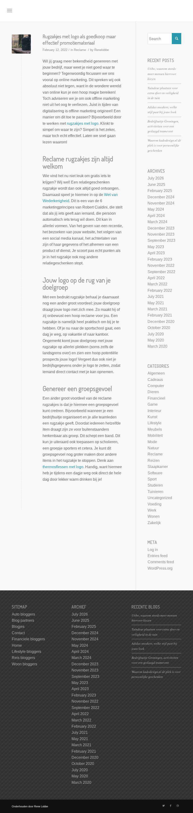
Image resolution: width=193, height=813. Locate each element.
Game (153, 404)
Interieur (154, 411)
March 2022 (157, 284)
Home (17, 645)
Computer (156, 386)
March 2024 (157, 222)
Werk (152, 510)
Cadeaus (155, 380)
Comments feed (161, 562)
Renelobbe (101, 50)
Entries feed (158, 556)
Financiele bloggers (28, 639)
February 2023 (160, 259)
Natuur (153, 448)
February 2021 (160, 315)
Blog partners (23, 620)
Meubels (155, 429)
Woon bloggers (24, 664)
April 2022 (156, 278)
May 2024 (156, 209)
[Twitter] (163, 805)
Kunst (152, 417)
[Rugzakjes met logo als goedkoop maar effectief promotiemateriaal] (21, 44)
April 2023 (156, 253)
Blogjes (18, 627)
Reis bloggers (23, 658)
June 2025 (156, 185)
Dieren (153, 392)
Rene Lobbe (41, 806)
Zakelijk (154, 523)
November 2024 (161, 203)
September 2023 (161, 240)
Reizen (154, 461)
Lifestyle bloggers (26, 652)
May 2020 (156, 340)
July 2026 (156, 178)
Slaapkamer (158, 467)
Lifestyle (154, 423)
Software (155, 473)
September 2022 (161, 272)
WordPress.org (160, 568)
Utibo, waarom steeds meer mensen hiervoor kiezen (162, 73)
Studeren (155, 485)
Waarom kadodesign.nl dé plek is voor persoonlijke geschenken (164, 145)
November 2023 (161, 234)
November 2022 (161, 265)
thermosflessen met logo (63, 467)
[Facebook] (170, 805)
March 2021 (157, 309)
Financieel (156, 398)
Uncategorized (160, 498)
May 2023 (156, 247)
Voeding (154, 504)
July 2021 (156, 297)
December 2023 (161, 228)
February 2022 (160, 290)
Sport (152, 479)
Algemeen (156, 373)
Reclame (80, 50)
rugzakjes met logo (82, 123)
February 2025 (160, 191)
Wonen (154, 516)
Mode (152, 442)
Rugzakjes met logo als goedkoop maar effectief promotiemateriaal (79, 39)
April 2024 (156, 216)
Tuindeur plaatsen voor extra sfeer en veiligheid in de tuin (163, 93)
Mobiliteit (155, 436)
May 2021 (156, 303)
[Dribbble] (177, 805)
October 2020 (159, 328)
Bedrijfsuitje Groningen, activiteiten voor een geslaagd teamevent (163, 126)
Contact (18, 633)
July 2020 (156, 334)
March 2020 (157, 346)
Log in (153, 550)
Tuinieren (155, 492)
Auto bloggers (23, 614)
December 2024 (161, 197)
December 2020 (161, 322)
